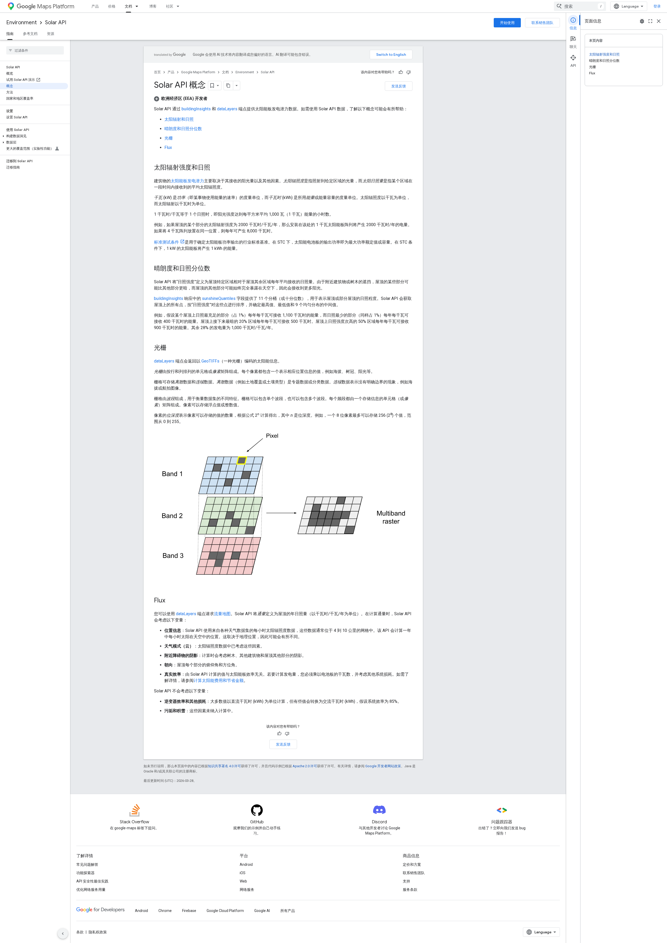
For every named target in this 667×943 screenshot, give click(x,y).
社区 (169, 6)
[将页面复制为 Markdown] (228, 85)
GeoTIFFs (210, 361)
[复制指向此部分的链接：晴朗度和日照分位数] (215, 269)
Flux (168, 147)
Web (243, 881)
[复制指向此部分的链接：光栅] (171, 348)
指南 (10, 33)
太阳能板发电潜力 (187, 180)
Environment (21, 22)
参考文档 (30, 33)
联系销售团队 (542, 22)
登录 (657, 6)
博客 (153, 6)
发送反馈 (398, 86)
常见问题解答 (87, 864)
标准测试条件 (166, 242)
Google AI (262, 911)
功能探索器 (85, 873)
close (659, 21)
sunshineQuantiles (219, 298)
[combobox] (580, 6)
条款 (80, 932)
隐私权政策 (98, 932)
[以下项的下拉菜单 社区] (179, 6)
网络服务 (247, 889)
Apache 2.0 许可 (305, 766)
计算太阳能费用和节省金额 (219, 680)
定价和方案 (412, 864)
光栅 (168, 138)
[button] (34, 136)
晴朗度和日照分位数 (183, 128)
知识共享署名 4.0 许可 (224, 766)
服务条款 (410, 889)
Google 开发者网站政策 (383, 766)
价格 (111, 6)
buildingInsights (196, 108)
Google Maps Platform (198, 72)
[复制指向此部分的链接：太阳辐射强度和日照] (215, 168)
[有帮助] (401, 72)
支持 (406, 881)
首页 (157, 72)
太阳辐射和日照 (179, 119)
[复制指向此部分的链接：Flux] (170, 601)
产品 (95, 6)
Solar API (55, 22)
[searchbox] (35, 50)
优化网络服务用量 (91, 889)
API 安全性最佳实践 (92, 881)
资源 (50, 33)
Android (246, 864)
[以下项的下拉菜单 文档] (138, 6)
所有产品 (287, 911)
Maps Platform (55, 6)
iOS (242, 873)
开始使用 (507, 22)
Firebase (189, 911)
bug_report (642, 21)
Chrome (165, 911)
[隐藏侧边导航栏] (63, 933)
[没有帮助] (408, 72)
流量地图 (222, 613)
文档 (128, 6)
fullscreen (650, 21)
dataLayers (227, 108)
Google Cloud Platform (225, 911)
